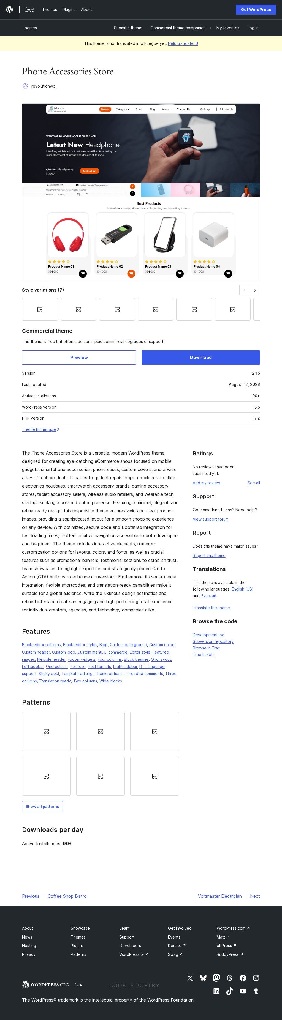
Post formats (99, 666)
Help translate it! (183, 43)
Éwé (78, 985)
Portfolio (78, 666)
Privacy (29, 954)
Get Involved (180, 928)
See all (254, 482)
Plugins (77, 945)
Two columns (85, 681)
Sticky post (49, 673)
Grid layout (161, 659)
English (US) (243, 589)
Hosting (29, 945)
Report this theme (209, 555)
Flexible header (51, 659)
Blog (103, 644)
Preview (79, 357)
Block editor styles (80, 644)
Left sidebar (33, 666)
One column (57, 666)
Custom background (128, 644)
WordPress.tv (134, 954)
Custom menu (89, 652)
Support (127, 937)
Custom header (36, 652)
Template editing (77, 673)
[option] (46, 731)
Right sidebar (125, 666)
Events (174, 937)
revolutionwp (43, 86)
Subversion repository (213, 641)
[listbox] (100, 754)
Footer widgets (82, 659)
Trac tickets (204, 654)
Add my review (206, 482)
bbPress (227, 945)
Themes (29, 27)
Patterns (78, 954)
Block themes (136, 659)
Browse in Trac (206, 648)
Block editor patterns (41, 644)
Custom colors (162, 644)
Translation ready (55, 681)
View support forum (211, 519)
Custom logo (63, 652)
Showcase (80, 928)
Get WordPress (256, 9)
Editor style (140, 652)
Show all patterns (42, 806)
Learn (125, 928)
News (27, 937)
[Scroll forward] (255, 290)
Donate (177, 945)
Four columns (110, 659)
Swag (175, 954)
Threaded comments (144, 673)
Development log (208, 634)
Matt (223, 937)
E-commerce (116, 652)
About (27, 928)
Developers (130, 945)
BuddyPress (230, 954)
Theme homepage (39, 429)
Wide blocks (110, 681)
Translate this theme (211, 607)
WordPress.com (233, 928)
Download (201, 357)
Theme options (109, 673)
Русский (208, 595)
